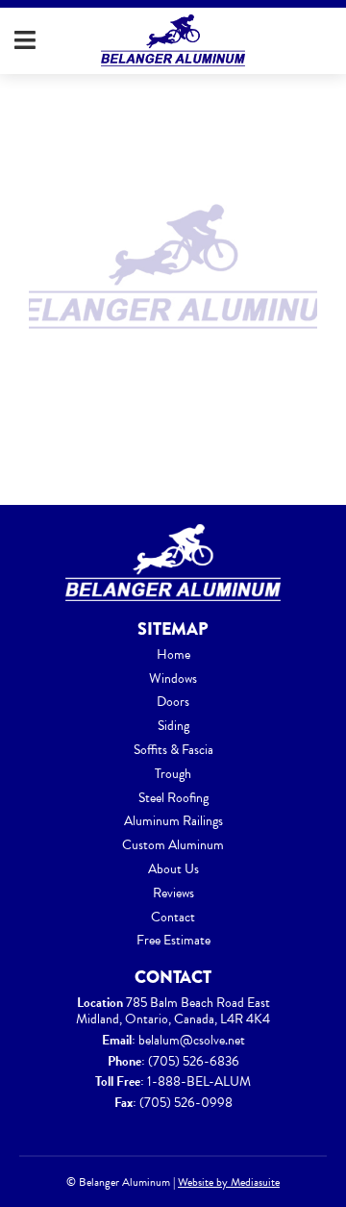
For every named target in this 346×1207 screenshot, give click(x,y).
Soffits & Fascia (173, 750)
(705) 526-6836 (193, 1061)
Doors (173, 702)
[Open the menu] (25, 41)
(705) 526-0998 (186, 1103)
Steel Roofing (173, 798)
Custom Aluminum (173, 845)
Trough (173, 774)
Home (173, 654)
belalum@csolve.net (191, 1040)
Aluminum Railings (173, 821)
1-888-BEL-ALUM (199, 1081)
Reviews (173, 893)
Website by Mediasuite (229, 1182)
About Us (173, 869)
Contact (173, 917)
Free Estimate (173, 940)
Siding (173, 726)
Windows (173, 678)
